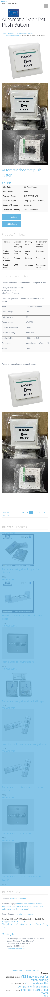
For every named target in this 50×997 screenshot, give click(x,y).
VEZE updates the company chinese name (33, 984)
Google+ (3, 1)
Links (26, 970)
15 (44, 512)
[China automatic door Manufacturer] (13, 12)
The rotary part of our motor (34, 991)
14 (40, 512)
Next (9, 516)
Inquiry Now (12, 217)
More (46, 996)
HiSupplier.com (7, 921)
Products (11, 33)
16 (4, 516)
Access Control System (25, 33)
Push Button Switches (12, 36)
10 (23, 512)
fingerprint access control (11, 906)
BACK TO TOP (19, 921)
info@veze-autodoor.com (16, 948)
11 (27, 512)
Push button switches (18, 898)
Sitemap (35, 970)
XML (30, 970)
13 (35, 512)
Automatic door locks (30, 906)
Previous (6, 512)
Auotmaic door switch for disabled (29, 903)
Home (4, 33)
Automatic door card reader (18, 909)
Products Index (17, 970)
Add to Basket (12, 224)
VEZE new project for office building (34, 978)
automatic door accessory (24, 914)
